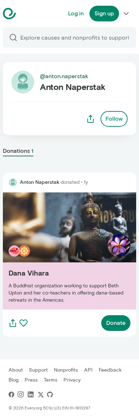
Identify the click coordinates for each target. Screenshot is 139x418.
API (88, 370)
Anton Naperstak (39, 182)
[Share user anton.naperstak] (90, 119)
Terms (50, 380)
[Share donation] (13, 323)
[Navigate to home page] (27, 13)
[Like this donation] (23, 323)
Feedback (110, 370)
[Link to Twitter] (40, 394)
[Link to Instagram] (20, 394)
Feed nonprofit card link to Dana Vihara (54, 250)
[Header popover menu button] (126, 13)
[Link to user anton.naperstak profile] (13, 182)
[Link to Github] (50, 394)
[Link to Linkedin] (30, 394)
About (16, 370)
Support (38, 370)
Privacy (72, 380)
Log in (76, 13)
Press (31, 380)
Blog (14, 380)
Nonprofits (66, 370)
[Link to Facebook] (11, 394)
